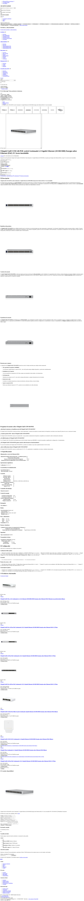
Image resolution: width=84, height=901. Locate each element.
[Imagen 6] (44, 110)
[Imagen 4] (28, 110)
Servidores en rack (6, 36)
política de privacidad (24, 857)
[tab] (6, 24)
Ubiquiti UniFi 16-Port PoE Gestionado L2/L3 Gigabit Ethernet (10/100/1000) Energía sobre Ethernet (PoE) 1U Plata (28, 761)
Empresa (3, 821)
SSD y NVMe (5, 53)
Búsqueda (4, 866)
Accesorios (5, 39)
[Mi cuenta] (3, 16)
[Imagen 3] (20, 110)
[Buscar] (15, 8)
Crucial (4, 57)
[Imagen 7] (52, 110)
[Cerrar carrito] (4, 81)
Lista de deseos (5, 875)
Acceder (4, 872)
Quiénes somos (5, 888)
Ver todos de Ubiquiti (4, 575)
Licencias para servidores (7, 38)
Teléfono (2, 819)
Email (1, 817)
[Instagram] (2, 859)
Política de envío (6, 882)
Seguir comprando (4, 86)
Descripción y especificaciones (7, 175)
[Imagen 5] (36, 110)
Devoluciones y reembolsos (8, 883)
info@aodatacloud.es (5, 896)
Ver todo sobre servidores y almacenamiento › (8, 29)
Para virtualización (6, 35)
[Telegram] (8, 166)
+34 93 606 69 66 (5, 895)
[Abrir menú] (1, 13)
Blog (4, 20)
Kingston (4, 56)
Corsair (4, 64)
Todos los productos (6, 863)
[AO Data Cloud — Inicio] (5, 6)
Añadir (3, 768)
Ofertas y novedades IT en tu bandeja (7, 854)
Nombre (2, 815)
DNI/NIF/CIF (3, 820)
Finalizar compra (4, 88)
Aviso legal (5, 889)
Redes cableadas (6, 102)
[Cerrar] (9, 22)
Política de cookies (6, 892)
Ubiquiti (4, 103)
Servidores (2, 32)
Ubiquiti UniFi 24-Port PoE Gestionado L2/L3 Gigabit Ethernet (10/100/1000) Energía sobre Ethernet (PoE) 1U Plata (28, 655)
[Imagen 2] (12, 110)
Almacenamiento (3, 41)
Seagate (4, 54)
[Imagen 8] (60, 110)
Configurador (16, 175)
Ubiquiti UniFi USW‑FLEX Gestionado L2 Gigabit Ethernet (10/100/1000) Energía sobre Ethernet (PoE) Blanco (26, 739)
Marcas (4, 19)
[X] (6, 166)
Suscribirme (14, 855)
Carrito (4, 867)
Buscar (1, 8)
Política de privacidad (7, 891)
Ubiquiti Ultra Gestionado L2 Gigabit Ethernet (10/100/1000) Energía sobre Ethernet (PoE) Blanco (23, 750)
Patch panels (5, 71)
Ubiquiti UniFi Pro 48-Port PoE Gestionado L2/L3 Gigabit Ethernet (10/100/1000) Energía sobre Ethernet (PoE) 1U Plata (29, 684)
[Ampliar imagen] (24, 131)
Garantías (4, 884)
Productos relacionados (24, 175)
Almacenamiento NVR (7, 48)
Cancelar (2, 825)
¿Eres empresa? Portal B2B (33, 898)
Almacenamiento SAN (7, 47)
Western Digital (5, 55)
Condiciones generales (7, 890)
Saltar (2, 95)
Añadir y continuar (8, 95)
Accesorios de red (6, 76)
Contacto (4, 880)
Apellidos (2, 816)
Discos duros (2, 50)
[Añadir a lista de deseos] (1, 595)
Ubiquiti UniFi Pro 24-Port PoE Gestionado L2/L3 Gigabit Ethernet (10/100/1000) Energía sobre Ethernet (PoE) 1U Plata (29, 627)
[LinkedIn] (7, 166)
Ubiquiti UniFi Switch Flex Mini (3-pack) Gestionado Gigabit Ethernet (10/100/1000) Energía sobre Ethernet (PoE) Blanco (29, 711)
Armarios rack (5, 72)
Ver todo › (4, 34)
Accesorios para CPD (4, 68)
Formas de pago (6, 881)
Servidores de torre (6, 37)
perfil (19, 813)
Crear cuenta (5, 873)
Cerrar (2, 838)
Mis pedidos (5, 874)
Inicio (4, 101)
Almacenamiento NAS (7, 46)
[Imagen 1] (4, 110)
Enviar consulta (8, 825)
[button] (7, 18)
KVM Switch (5, 75)
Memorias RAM (3, 61)
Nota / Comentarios (3, 823)
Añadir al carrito (4, 164)
